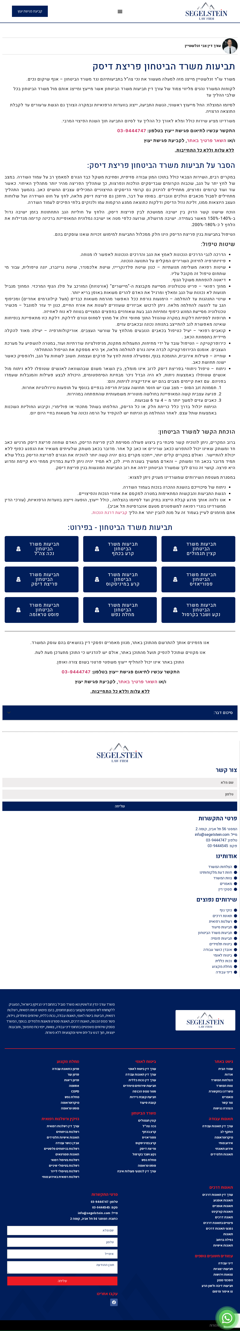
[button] (120, 11)
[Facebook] (114, 1302)
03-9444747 (131, 130)
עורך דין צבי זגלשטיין (203, 46)
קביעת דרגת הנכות (110, 512)
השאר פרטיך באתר (206, 140)
